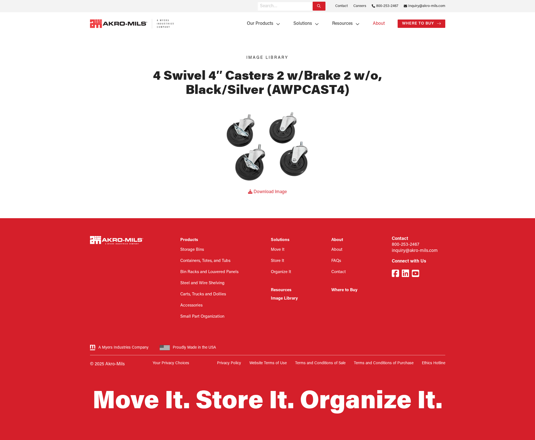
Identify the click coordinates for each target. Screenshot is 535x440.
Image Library (284, 298)
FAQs (336, 261)
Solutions (302, 23)
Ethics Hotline (433, 363)
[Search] (319, 6)
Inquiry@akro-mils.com (426, 6)
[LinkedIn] (405, 274)
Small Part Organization (202, 317)
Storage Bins (192, 250)
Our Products (260, 23)
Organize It (281, 272)
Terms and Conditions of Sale (320, 363)
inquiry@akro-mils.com (415, 251)
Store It (277, 261)
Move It (277, 250)
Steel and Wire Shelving (202, 283)
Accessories (191, 305)
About (379, 23)
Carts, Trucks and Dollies (203, 294)
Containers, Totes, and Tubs (205, 261)
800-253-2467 (387, 6)
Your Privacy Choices (171, 363)
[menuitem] (261, 23)
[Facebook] (395, 274)
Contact (341, 6)
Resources (342, 23)
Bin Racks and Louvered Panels (209, 272)
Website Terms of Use (268, 363)
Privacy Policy (229, 363)
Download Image (269, 192)
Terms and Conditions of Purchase (384, 363)
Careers (359, 6)
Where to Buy (418, 23)
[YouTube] (415, 274)
